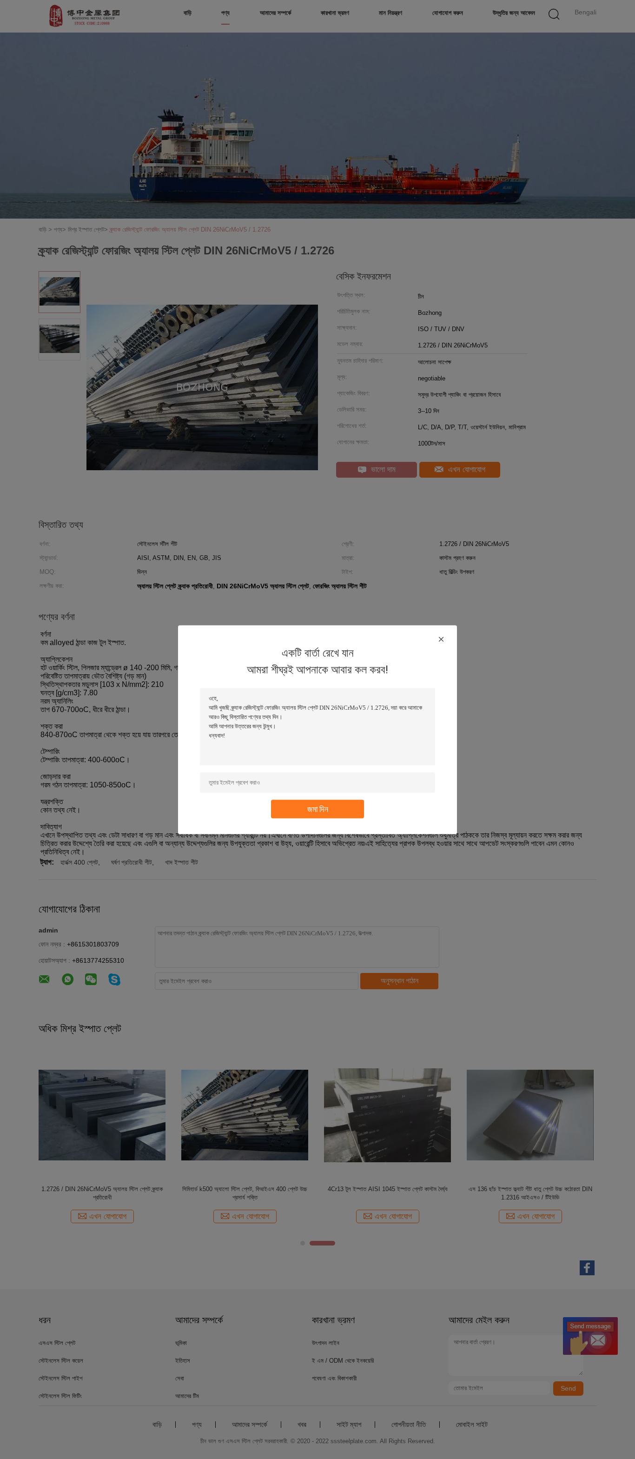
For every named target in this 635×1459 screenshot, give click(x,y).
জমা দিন (317, 808)
